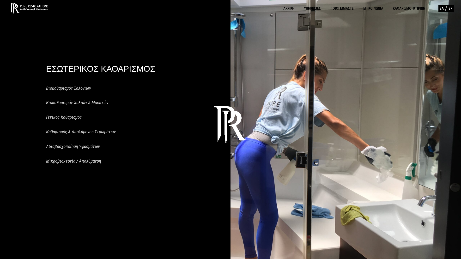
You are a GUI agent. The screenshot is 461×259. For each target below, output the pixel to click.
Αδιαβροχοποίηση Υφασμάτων (73, 146)
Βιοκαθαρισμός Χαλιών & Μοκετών (77, 102)
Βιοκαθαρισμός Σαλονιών (68, 88)
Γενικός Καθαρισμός (64, 117)
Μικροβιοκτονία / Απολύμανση (73, 161)
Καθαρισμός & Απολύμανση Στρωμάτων (81, 132)
